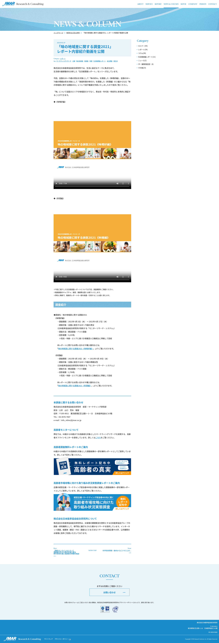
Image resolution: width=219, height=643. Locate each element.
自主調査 (109, 61)
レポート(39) (143, 49)
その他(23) (142, 68)
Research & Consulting (30, 3)
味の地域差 (79, 61)
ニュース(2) (142, 60)
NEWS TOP (92, 550)
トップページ (58, 33)
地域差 (86, 61)
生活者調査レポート (99, 61)
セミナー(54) (143, 46)
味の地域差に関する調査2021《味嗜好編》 (75, 348)
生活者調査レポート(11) (147, 57)
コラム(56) (142, 53)
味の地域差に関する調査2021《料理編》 (74, 385)
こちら (98, 437)
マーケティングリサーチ (63, 61)
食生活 (115, 61)
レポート (63, 58)
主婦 (73, 61)
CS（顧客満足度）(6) (146, 64)
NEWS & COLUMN (73, 33)
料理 (91, 61)
